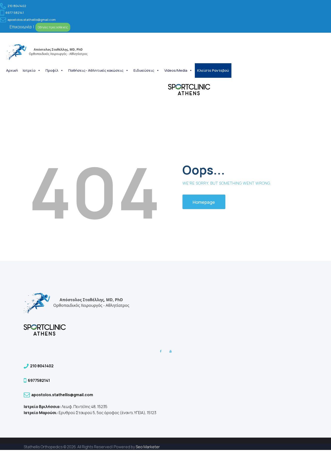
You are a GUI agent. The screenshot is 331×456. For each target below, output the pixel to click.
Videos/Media (175, 70)
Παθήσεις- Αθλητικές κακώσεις (96, 70)
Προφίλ (52, 70)
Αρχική (12, 70)
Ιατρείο (29, 70)
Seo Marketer (148, 446)
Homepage (204, 202)
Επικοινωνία (21, 27)
